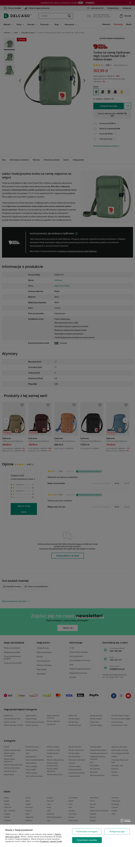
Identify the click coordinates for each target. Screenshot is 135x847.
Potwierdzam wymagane (86, 832)
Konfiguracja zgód (117, 832)
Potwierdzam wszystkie (87, 840)
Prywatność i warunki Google (51, 841)
